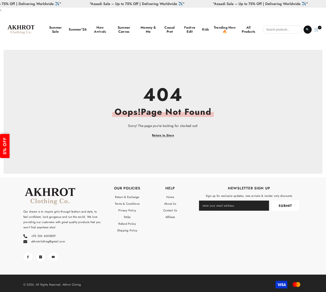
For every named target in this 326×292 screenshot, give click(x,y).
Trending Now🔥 (225, 29)
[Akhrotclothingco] (24, 29)
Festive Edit (189, 29)
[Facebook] (27, 256)
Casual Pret (169, 29)
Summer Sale (55, 29)
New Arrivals (100, 29)
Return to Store (163, 135)
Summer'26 (78, 29)
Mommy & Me (148, 29)
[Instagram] (40, 256)
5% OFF (5, 146)
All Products (248, 29)
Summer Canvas (124, 29)
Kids (205, 29)
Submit (285, 205)
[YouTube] (53, 256)
